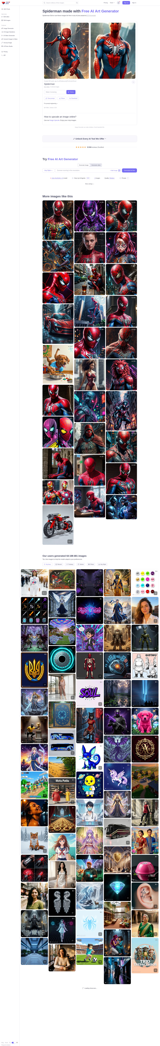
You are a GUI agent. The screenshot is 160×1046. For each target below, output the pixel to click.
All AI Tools (7, 9)
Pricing (106, 2)
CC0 (55, 107)
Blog (2, 1042)
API (5, 55)
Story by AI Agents (79, 178)
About (6, 1042)
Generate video (96, 165)
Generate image (84, 165)
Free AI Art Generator (100, 11)
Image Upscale (55, 120)
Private (124, 178)
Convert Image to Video (10, 39)
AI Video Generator (9, 35)
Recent (59, 564)
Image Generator (9, 28)
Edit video (6, 16)
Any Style (46, 87)
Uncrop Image (8, 42)
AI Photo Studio (8, 46)
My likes (48, 564)
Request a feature (5, 1045)
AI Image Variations (9, 32)
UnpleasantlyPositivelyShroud (68, 81)
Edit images (7, 20)
